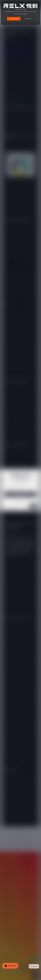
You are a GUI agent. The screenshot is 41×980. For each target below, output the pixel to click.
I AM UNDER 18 (27, 18)
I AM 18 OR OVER (14, 18)
